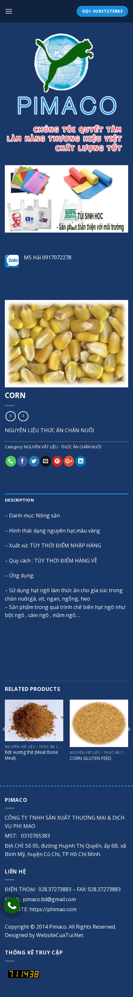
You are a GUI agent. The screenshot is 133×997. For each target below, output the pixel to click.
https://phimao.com (53, 909)
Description (19, 500)
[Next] (128, 742)
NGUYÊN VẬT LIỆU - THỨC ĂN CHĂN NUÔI (62, 447)
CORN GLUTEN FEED (90, 758)
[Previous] (4, 742)
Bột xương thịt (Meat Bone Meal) (31, 755)
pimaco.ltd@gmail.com (49, 899)
